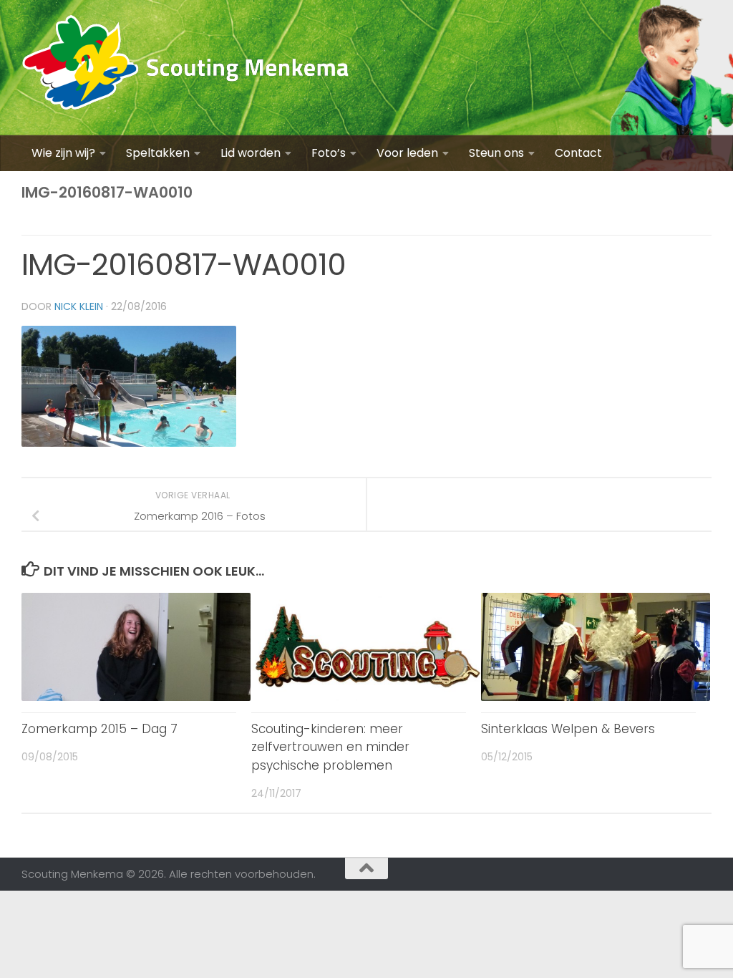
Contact (578, 153)
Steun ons (496, 153)
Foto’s (328, 153)
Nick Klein (78, 306)
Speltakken (158, 153)
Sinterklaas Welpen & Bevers (568, 728)
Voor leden (407, 153)
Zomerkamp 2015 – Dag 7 (99, 728)
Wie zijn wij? (63, 153)
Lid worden (250, 153)
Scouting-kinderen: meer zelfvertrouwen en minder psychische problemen (330, 747)
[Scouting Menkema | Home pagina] (185, 67)
